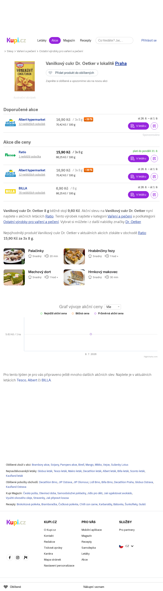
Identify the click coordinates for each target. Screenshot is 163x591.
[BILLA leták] (11, 191)
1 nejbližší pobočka (30, 156)
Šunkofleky (131, 504)
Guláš (142, 504)
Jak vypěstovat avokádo (118, 493)
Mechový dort (39, 272)
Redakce (49, 541)
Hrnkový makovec (103, 272)
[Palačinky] (14, 263)
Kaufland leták (14, 475)
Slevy (10, 51)
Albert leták (109, 471)
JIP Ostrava (65, 482)
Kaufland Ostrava (16, 486)
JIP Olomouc (81, 482)
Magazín (69, 40)
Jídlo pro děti (95, 493)
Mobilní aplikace (92, 529)
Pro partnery (127, 529)
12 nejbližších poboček (32, 124)
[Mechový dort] (14, 284)
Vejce (106, 464)
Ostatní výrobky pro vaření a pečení (61, 51)
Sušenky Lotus (119, 464)
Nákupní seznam (93, 586)
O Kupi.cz (50, 529)
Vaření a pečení (26, 51)
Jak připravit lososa (57, 498)
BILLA (46, 380)
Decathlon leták (92, 471)
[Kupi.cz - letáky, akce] (16, 41)
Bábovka (118, 504)
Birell (81, 464)
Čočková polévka (68, 504)
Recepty (85, 40)
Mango (90, 464)
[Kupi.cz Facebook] (9, 558)
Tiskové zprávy (53, 547)
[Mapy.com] (25, 558)
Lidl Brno (95, 482)
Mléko (98, 464)
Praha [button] (121, 63)
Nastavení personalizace (59, 565)
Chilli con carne (89, 504)
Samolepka (89, 547)
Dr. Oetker (133, 222)
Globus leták (45, 471)
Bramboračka (49, 504)
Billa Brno (107, 482)
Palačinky (36, 251)
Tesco (21, 380)
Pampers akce (68, 464)
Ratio (49, 216)
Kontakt (48, 535)
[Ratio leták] (11, 155)
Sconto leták (137, 471)
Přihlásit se (149, 40)
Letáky (41, 40)
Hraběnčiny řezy (101, 251)
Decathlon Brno (48, 482)
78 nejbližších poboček (32, 192)
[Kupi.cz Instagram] (17, 558)
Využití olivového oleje (19, 498)
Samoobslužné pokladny (71, 493)
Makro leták (75, 471)
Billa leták (123, 471)
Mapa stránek (52, 559)
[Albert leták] (11, 122)
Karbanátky (105, 504)
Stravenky (39, 498)
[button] (154, 126)
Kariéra (48, 553)
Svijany (55, 464)
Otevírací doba (47, 493)
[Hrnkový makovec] (74, 284)
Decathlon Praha (124, 482)
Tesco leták (60, 471)
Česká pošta (30, 493)
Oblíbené (15, 586)
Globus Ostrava (144, 482)
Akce (55, 40)
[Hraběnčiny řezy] (74, 263)
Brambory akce (40, 464)
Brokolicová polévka (28, 504)
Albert (32, 380)
